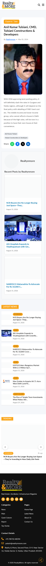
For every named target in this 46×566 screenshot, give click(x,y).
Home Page (28, 510)
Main (3, 514)
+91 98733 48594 (12, 539)
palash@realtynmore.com (15, 543)
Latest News (28, 514)
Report (3, 522)
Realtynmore (10, 39)
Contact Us (28, 522)
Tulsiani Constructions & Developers (16, 137)
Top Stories (5, 526)
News (3, 510)
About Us (27, 518)
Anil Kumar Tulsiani (11, 134)
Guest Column (6, 518)
